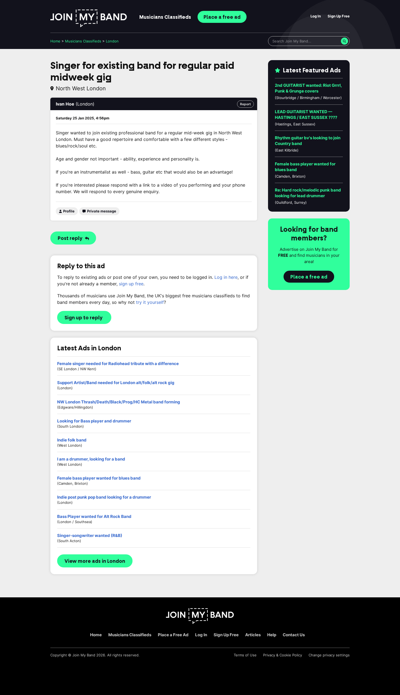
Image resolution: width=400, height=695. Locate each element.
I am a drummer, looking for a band (91, 459)
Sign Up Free (339, 16)
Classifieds (165, 17)
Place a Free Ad (173, 634)
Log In (315, 16)
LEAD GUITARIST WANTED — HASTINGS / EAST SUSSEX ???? (306, 114)
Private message (101, 211)
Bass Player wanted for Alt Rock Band (94, 516)
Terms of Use (245, 655)
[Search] (344, 41)
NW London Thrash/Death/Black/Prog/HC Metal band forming (118, 401)
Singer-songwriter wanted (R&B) (89, 535)
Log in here (226, 277)
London (112, 41)
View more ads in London (94, 561)
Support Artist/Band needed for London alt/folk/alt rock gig (115, 382)
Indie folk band (72, 440)
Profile (68, 211)
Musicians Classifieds (129, 634)
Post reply (71, 238)
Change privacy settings (329, 655)
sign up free (131, 283)
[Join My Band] (200, 622)
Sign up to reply (83, 317)
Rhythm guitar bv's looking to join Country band (307, 140)
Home (55, 41)
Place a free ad (308, 277)
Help (271, 634)
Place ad (222, 17)
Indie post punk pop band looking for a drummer (104, 497)
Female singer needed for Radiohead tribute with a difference (118, 363)
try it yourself (150, 302)
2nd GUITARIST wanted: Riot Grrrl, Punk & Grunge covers (308, 88)
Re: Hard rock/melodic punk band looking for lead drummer (308, 192)
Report (245, 104)
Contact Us (294, 634)
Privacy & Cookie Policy (282, 655)
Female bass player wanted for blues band (99, 478)
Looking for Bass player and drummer (94, 421)
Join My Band (83, 655)
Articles (253, 634)
